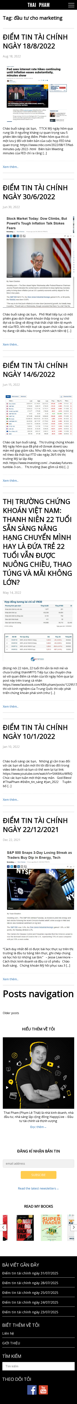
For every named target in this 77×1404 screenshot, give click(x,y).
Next (73, 1227)
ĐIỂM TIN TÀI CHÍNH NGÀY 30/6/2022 (35, 192)
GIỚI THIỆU (11, 1343)
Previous (3, 1227)
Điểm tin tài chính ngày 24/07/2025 (30, 1302)
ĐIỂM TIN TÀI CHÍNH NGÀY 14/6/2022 (35, 370)
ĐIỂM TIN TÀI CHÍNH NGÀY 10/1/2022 (35, 732)
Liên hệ (8, 1333)
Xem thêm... (11, 167)
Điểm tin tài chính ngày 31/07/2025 (30, 1273)
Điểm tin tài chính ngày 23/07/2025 (30, 1312)
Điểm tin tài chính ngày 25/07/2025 (30, 1292)
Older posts (11, 1013)
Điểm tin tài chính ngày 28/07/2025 (30, 1283)
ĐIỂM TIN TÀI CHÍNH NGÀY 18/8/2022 (35, 41)
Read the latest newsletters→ (38, 1188)
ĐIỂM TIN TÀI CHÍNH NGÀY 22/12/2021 (35, 825)
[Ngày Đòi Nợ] (25, 1228)
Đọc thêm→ (38, 1127)
